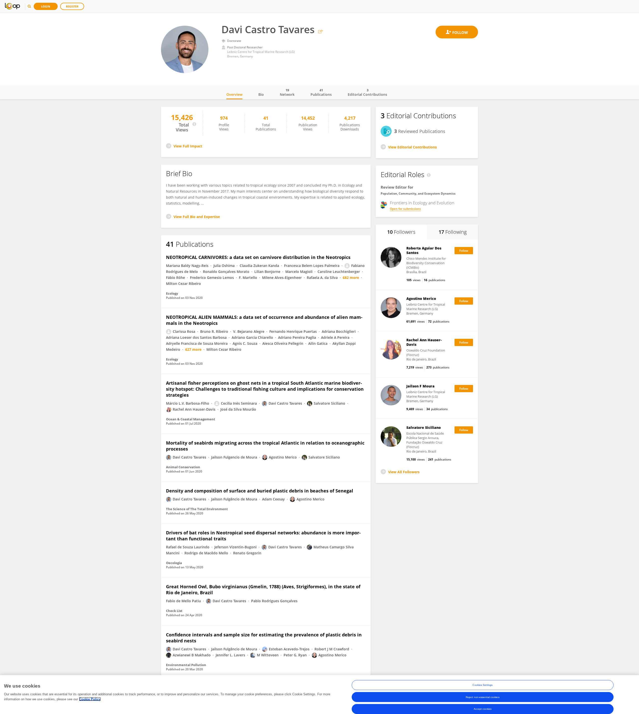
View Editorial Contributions (412, 147)
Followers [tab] (401, 232)
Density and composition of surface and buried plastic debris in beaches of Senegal (259, 491)
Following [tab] (453, 232)
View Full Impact (187, 146)
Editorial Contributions (367, 92)
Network (287, 92)
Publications (321, 92)
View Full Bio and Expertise (196, 216)
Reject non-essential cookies (482, 697)
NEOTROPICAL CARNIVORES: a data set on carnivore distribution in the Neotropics (258, 257)
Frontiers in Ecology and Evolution (422, 202)
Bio (261, 94)
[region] (319, 694)
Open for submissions (405, 209)
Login (45, 6)
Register (72, 6)
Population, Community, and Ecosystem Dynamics (418, 193)
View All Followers (404, 472)
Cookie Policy (90, 699)
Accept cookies (482, 709)
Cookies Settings (482, 685)
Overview (234, 94)
